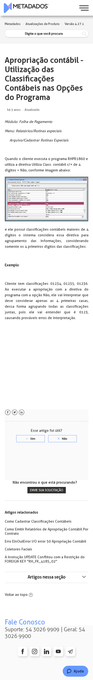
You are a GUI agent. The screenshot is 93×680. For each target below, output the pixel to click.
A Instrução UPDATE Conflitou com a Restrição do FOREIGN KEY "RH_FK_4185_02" (45, 559)
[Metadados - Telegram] (70, 651)
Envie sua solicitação (46, 490)
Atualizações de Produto (43, 24)
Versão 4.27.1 (74, 24)
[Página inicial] (26, 8)
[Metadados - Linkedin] (46, 651)
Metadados (13, 24)
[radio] (30, 438)
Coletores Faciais (18, 549)
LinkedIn (22, 412)
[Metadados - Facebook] (22, 651)
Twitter (15, 412)
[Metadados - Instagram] (34, 651)
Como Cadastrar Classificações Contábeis (38, 521)
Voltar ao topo (16, 595)
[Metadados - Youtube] (58, 651)
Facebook (8, 412)
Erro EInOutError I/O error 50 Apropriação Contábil (45, 541)
